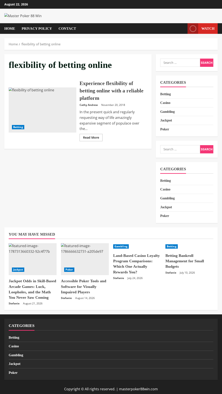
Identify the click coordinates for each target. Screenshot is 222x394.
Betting (18, 127)
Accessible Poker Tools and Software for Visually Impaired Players (83, 286)
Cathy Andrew (89, 105)
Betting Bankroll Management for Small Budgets (184, 261)
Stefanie (14, 303)
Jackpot (166, 120)
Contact (67, 28)
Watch (207, 28)
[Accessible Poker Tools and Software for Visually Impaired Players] (85, 259)
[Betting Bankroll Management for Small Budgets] (189, 246)
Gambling (167, 111)
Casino (165, 103)
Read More (93, 138)
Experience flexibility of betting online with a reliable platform (42, 110)
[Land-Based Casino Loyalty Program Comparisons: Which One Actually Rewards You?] (137, 246)
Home (9, 28)
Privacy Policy (37, 28)
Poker (164, 129)
